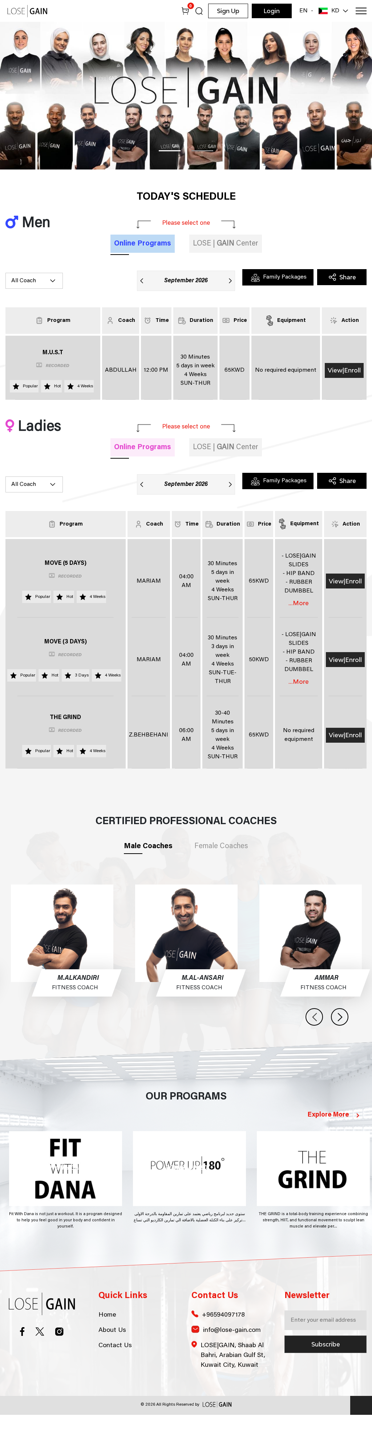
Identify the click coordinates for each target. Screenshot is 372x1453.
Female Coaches (221, 884)
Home (107, 1353)
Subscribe (325, 1382)
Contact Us (115, 1384)
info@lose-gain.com (232, 1368)
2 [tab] (202, 189)
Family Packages (284, 316)
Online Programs (142, 282)
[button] (324, 11)
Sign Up (228, 11)
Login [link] (271, 11)
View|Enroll (344, 408)
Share (347, 315)
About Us (112, 1368)
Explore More (328, 1153)
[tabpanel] (186, 115)
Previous (314, 1055)
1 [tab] (170, 189)
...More (298, 641)
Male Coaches (148, 884)
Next (339, 1055)
